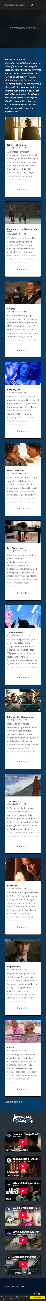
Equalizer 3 (12, 885)
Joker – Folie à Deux (17, 144)
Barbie (10, 1047)
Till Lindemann (15, 632)
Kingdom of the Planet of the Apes (22, 230)
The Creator (13, 801)
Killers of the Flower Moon (20, 717)
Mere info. (15, 1299)
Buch (11, 148)
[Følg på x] (34, 1294)
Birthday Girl (13, 389)
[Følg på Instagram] (39, 1294)
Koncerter (27, 635)
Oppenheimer (14, 966)
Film (25, 148)
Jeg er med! (37, 1297)
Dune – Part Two (15, 470)
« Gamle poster (13, 1102)
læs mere (23, 189)
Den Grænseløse (15, 548)
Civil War (11, 308)
